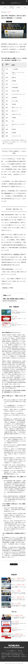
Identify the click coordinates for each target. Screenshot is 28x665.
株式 (25, 7)
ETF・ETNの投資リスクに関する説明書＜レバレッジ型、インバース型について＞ (13, 387)
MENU (27, 1)
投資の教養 (18, 7)
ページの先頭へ (26, 654)
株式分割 (7, 193)
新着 (5, 7)
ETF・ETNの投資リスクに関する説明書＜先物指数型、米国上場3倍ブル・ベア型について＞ (13, 391)
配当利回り (17, 254)
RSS (19, 650)
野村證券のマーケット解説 (11, 7)
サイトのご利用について (11, 650)
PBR (2, 214)
